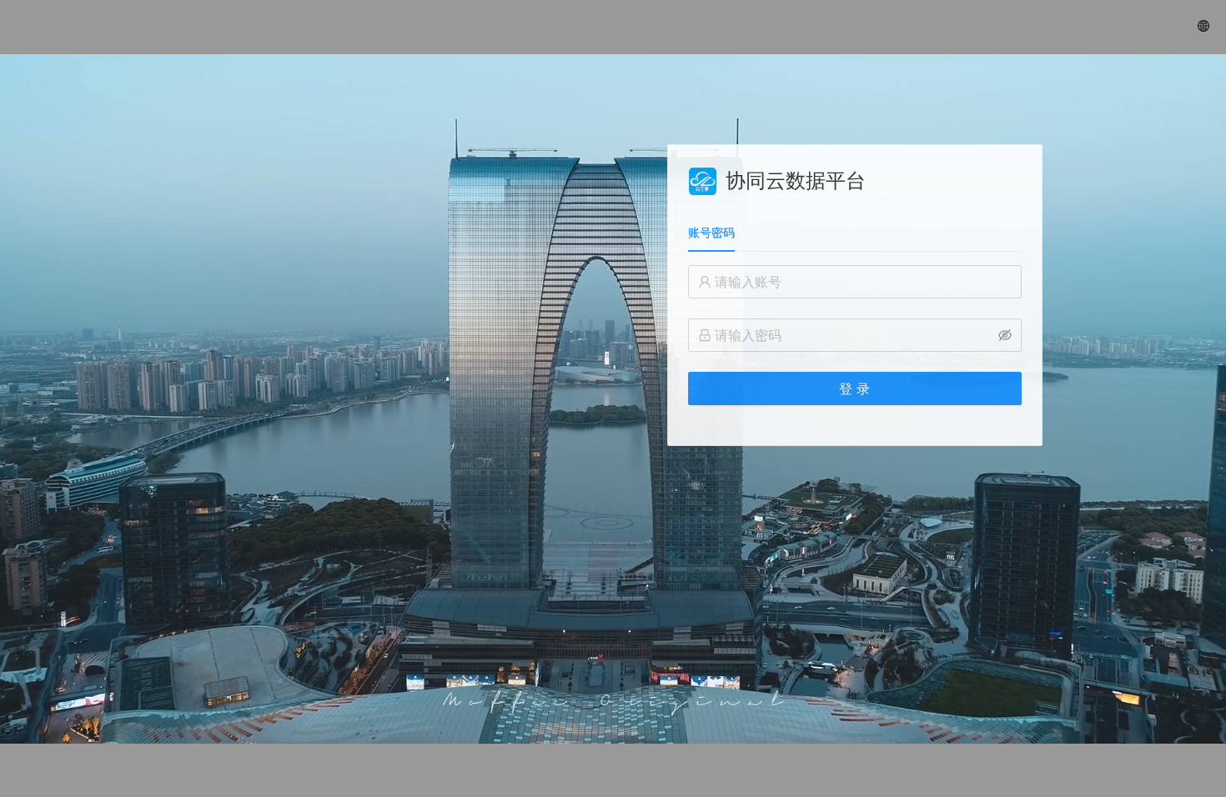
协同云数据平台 (796, 180)
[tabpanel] (855, 345)
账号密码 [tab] (711, 232)
